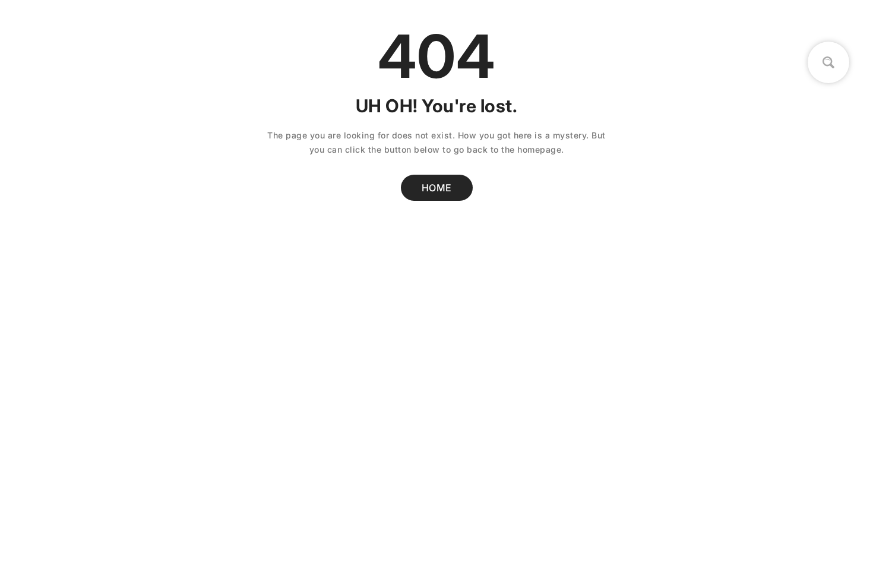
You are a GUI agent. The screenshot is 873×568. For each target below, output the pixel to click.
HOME (437, 188)
